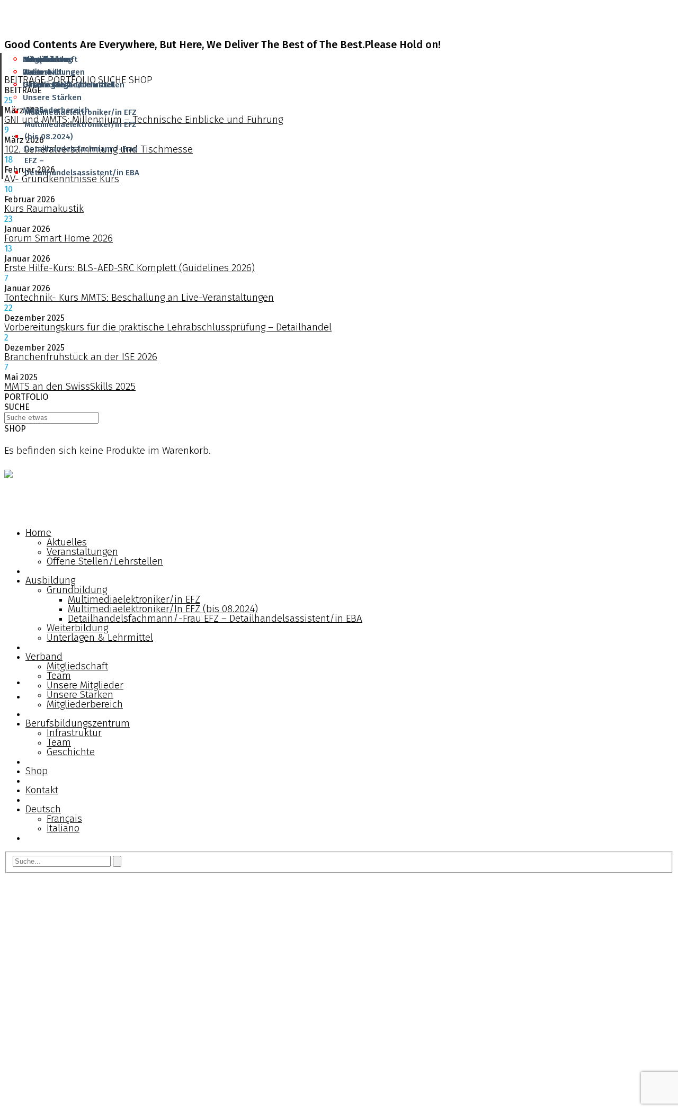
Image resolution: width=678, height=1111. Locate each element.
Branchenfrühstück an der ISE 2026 (80, 357)
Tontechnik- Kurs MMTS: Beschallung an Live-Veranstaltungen (139, 297)
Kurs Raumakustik (44, 208)
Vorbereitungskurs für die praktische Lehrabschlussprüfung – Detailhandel (168, 327)
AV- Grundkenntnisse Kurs (61, 179)
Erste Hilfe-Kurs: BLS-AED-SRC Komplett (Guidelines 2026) (129, 268)
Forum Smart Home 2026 (58, 238)
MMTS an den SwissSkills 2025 (70, 386)
